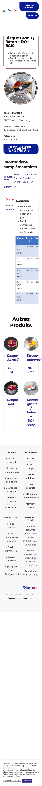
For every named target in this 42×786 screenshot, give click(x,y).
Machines (11, 507)
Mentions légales (30, 505)
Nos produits (30, 486)
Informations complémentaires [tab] (9, 207)
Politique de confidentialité (30, 496)
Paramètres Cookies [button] (12, 781)
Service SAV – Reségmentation (11, 570)
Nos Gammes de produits (11, 537)
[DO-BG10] (21, 88)
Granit (17, 181)
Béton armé (20, 174)
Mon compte (31, 466)
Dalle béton (28, 178)
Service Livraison (11, 559)
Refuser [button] (17, 776)
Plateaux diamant (11, 499)
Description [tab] (9, 199)
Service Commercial (11, 549)
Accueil (31, 458)
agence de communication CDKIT (21, 598)
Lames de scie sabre (11, 480)
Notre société (11, 525)
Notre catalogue (30, 476)
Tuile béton (27, 181)
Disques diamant (11, 460)
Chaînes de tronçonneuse (11, 470)
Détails (11, 344)
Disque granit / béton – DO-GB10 (32, 412)
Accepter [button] (27, 781)
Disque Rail (12, 402)
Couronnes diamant (11, 489)
